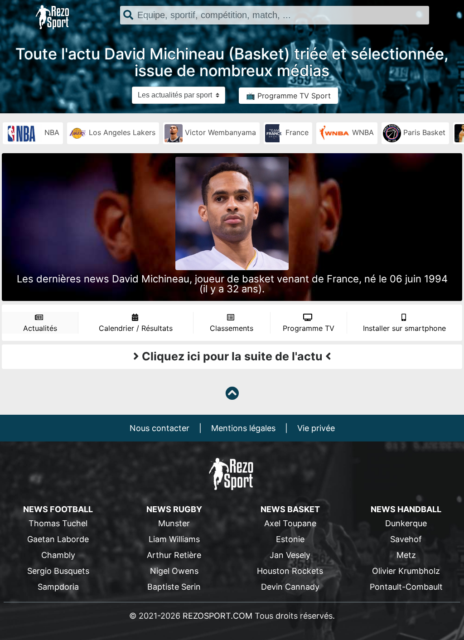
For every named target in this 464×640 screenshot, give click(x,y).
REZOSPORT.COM (217, 616)
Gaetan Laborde (58, 539)
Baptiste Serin (174, 587)
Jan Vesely (290, 555)
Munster (174, 523)
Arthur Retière (174, 555)
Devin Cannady (290, 587)
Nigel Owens (174, 571)
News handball (406, 509)
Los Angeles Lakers (121, 132)
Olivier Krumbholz (406, 571)
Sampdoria (58, 587)
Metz (406, 555)
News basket (290, 509)
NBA (50, 132)
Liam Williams (174, 539)
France (296, 132)
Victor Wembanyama (219, 132)
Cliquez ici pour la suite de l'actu (232, 356)
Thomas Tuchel (58, 523)
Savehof (406, 539)
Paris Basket (423, 132)
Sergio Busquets (58, 571)
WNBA (362, 132)
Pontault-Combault (406, 587)
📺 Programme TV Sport (288, 95)
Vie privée (316, 428)
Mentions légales (243, 428)
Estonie (290, 539)
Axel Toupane (290, 523)
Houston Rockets (290, 571)
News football (58, 509)
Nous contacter (159, 428)
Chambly (58, 555)
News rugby (174, 509)
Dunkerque (406, 523)
